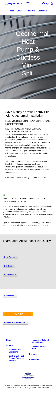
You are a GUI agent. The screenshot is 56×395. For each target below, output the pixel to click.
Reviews (31, 11)
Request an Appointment (14, 322)
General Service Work (39, 347)
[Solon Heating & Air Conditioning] (28, 3)
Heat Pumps (9, 257)
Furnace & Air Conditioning (15, 351)
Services (20, 11)
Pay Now (18, 313)
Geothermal (9, 275)
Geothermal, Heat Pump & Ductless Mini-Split (16, 358)
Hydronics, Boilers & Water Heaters (40, 341)
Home (11, 11)
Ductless (8, 266)
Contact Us (42, 11)
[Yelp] (52, 3)
